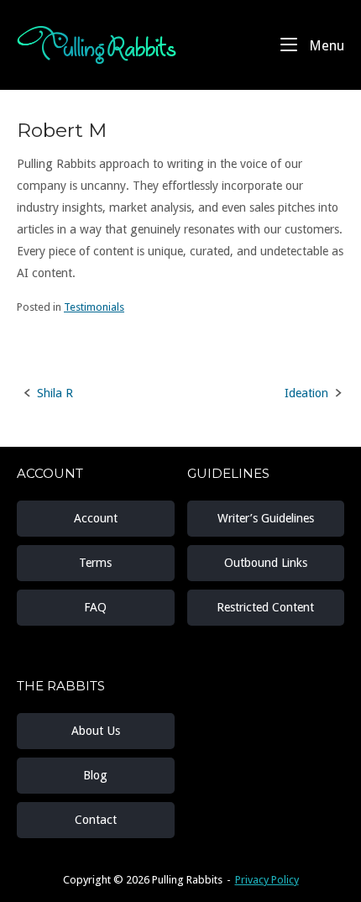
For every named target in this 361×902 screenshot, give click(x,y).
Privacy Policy (267, 879)
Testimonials (94, 307)
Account (96, 518)
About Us (95, 730)
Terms (95, 562)
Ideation (306, 393)
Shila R (55, 393)
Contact (96, 819)
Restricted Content (265, 607)
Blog (95, 775)
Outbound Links (265, 562)
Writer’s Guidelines (265, 518)
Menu (325, 45)
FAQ (95, 607)
